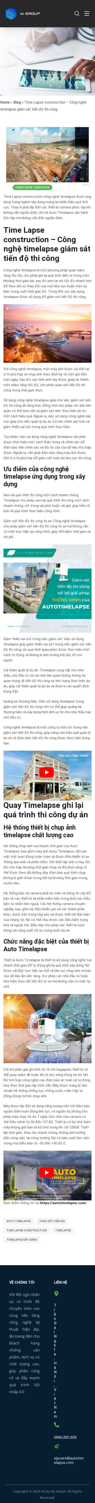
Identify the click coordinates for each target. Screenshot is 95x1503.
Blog (17, 102)
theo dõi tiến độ (52, 1221)
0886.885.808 (65, 1437)
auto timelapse (18, 1221)
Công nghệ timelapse (32, 187)
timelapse (63, 1230)
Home (5, 102)
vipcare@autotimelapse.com (69, 1460)
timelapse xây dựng (21, 1239)
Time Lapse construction (26, 1230)
